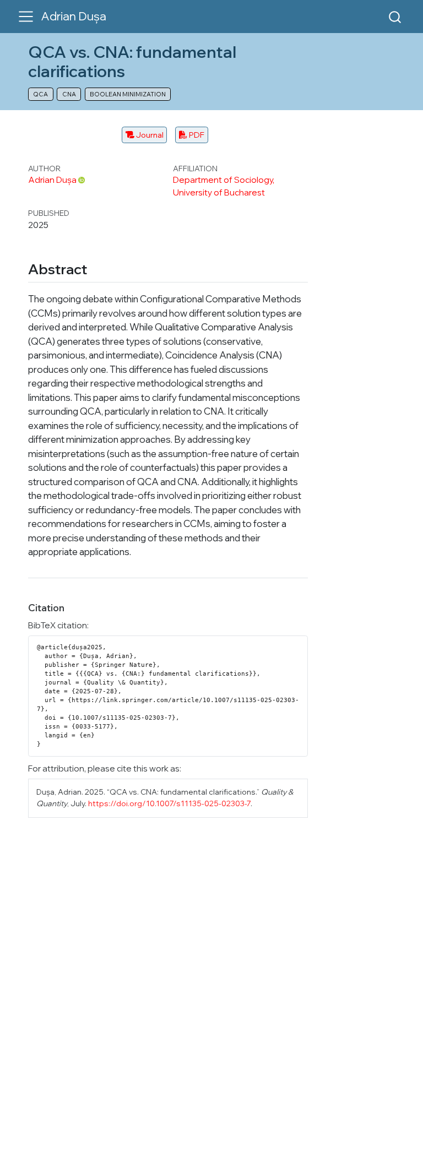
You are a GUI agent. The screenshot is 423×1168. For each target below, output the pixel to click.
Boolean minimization (128, 94)
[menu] (26, 16)
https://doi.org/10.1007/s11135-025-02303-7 (169, 803)
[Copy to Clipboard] (301, 639)
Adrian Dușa (52, 180)
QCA (40, 94)
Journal (149, 134)
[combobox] (395, 16)
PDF (195, 134)
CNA (69, 94)
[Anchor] (97, 268)
